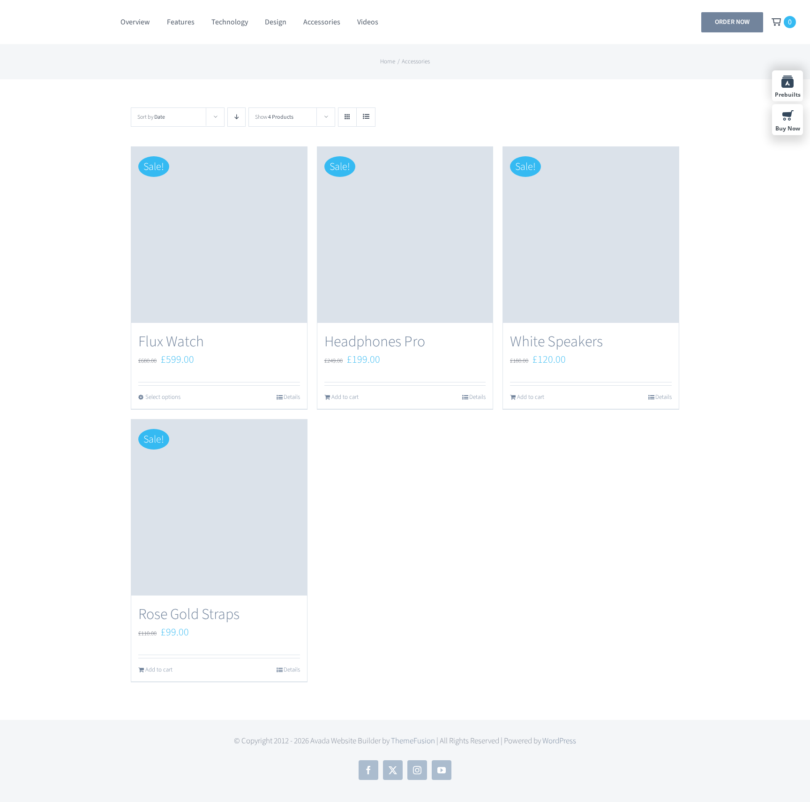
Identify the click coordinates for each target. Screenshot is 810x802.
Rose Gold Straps (189, 614)
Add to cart (345, 397)
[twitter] (393, 770)
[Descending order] (236, 117)
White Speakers (556, 341)
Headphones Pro (374, 341)
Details (292, 397)
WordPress (559, 741)
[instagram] (417, 770)
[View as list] (366, 117)
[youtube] (441, 770)
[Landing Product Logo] (59, 17)
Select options (162, 397)
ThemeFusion (413, 741)
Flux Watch (171, 341)
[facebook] (368, 770)
